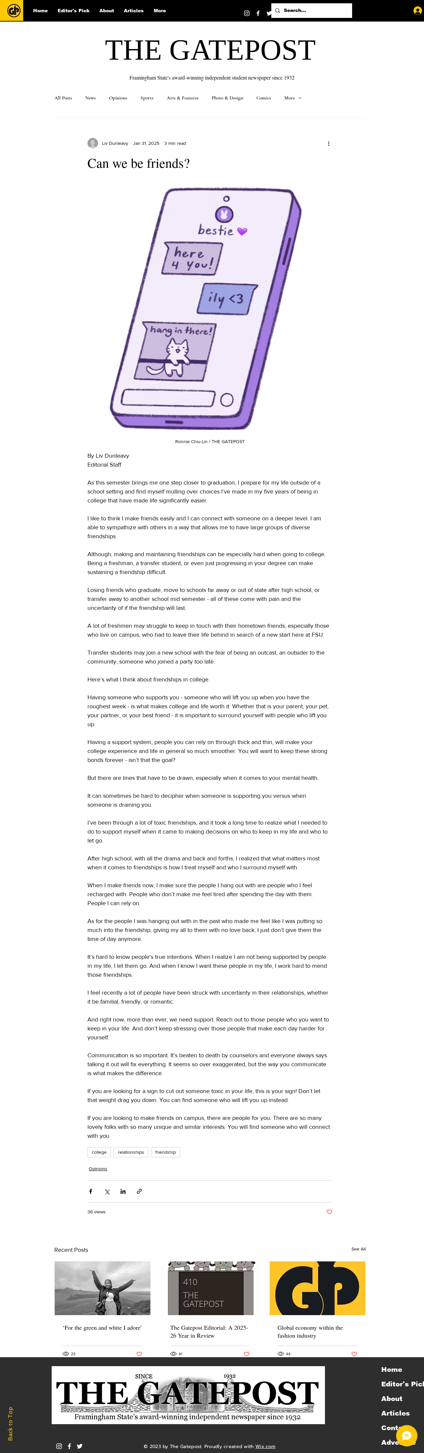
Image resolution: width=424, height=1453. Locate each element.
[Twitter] (269, 13)
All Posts (63, 98)
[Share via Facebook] (90, 1191)
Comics (263, 98)
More (289, 98)
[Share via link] (139, 1191)
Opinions (118, 98)
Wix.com (265, 1446)
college (99, 1152)
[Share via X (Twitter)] (107, 1191)
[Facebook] (258, 13)
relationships (131, 1152)
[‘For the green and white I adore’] (102, 1288)
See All (358, 1248)
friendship (165, 1152)
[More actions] (329, 143)
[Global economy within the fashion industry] (317, 1288)
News (90, 98)
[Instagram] (246, 13)
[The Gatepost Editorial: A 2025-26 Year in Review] (210, 1288)
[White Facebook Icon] (69, 1446)
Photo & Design (227, 98)
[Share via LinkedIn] (123, 1191)
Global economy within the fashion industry (310, 1331)
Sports (146, 98)
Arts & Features (182, 98)
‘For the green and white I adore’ (102, 1327)
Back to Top (10, 1424)
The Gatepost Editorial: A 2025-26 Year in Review (209, 1331)
